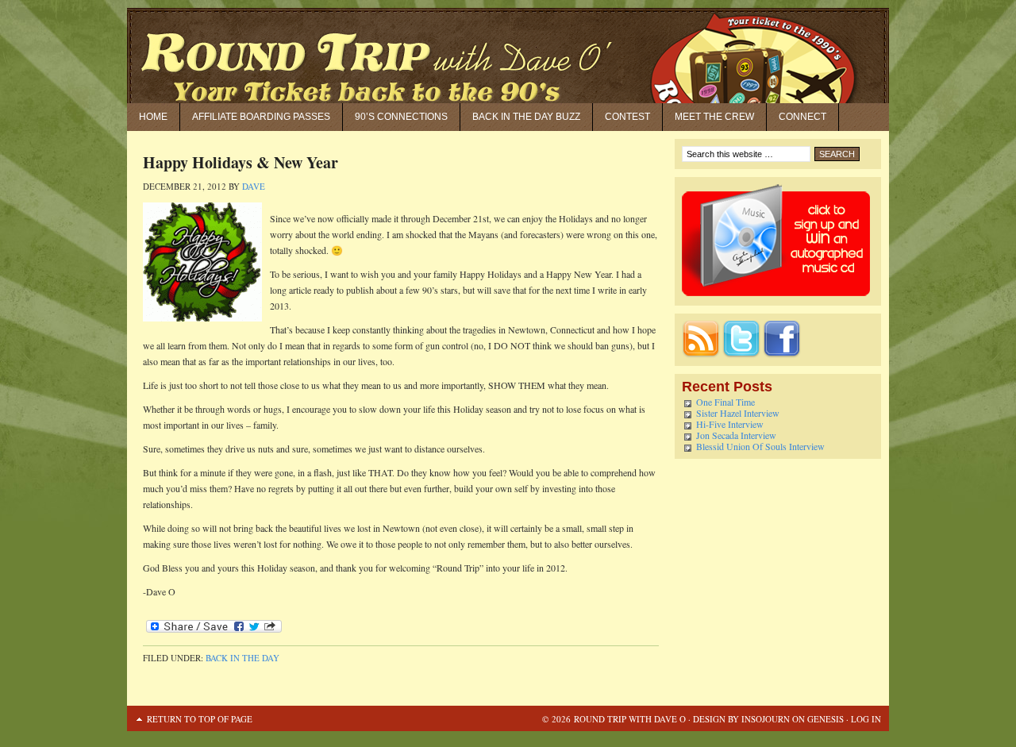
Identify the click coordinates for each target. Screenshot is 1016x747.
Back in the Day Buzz (526, 116)
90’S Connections (401, 116)
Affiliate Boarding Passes (261, 116)
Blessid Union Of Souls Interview (760, 446)
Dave (253, 186)
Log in (866, 719)
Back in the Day (242, 658)
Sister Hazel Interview (737, 412)
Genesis (824, 719)
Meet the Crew (714, 116)
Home (153, 116)
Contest (627, 116)
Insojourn (765, 719)
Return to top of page (199, 719)
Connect (802, 116)
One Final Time (725, 401)
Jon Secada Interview (736, 435)
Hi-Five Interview (730, 424)
